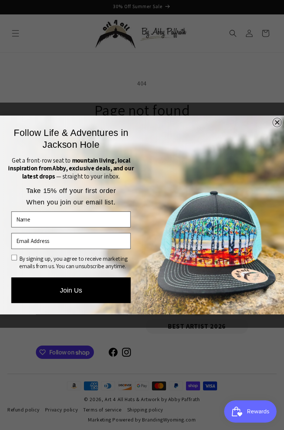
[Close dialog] (277, 122)
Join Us (71, 290)
